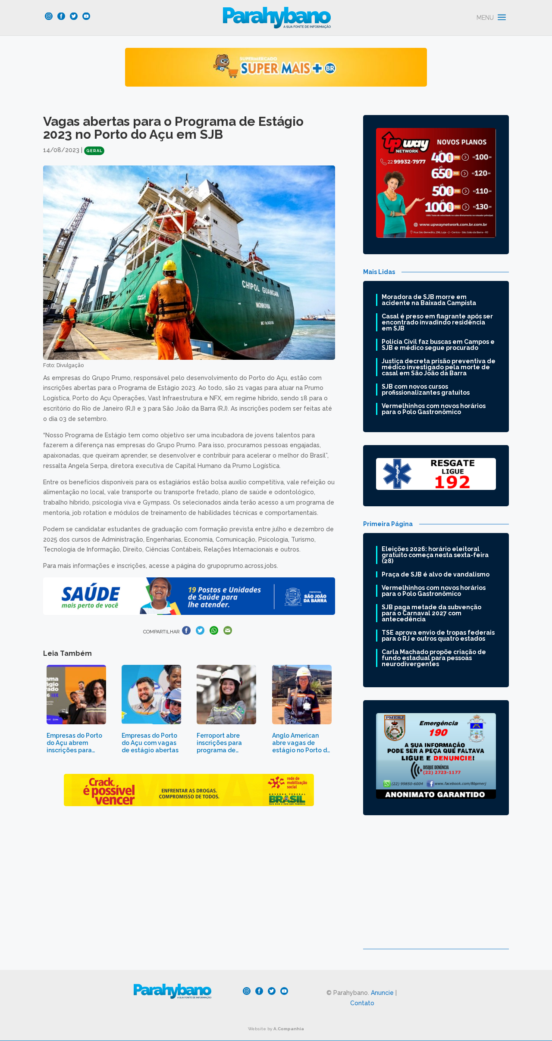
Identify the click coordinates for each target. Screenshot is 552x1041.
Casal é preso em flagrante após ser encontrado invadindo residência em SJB (437, 322)
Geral (94, 151)
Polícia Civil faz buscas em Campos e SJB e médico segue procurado (438, 345)
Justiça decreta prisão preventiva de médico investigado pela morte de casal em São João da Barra (439, 367)
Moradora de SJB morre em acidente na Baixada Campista (429, 300)
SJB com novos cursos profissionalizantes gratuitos (426, 389)
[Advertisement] (436, 888)
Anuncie (382, 992)
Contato (362, 1003)
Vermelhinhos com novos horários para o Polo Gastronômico (434, 409)
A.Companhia (288, 1028)
